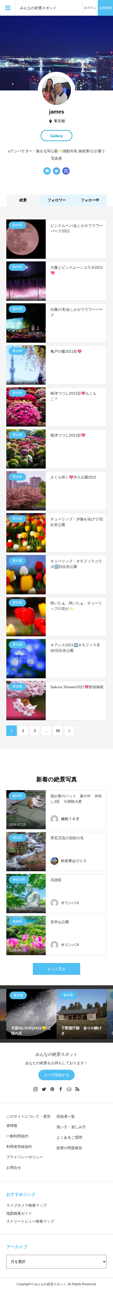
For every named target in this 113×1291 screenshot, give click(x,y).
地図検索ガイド (19, 1213)
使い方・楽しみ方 (71, 1127)
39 (58, 731)
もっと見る (56, 969)
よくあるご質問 (69, 1137)
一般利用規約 (17, 1136)
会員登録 (105, 8)
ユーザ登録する (56, 1075)
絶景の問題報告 (69, 1148)
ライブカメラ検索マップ (26, 1205)
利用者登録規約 (19, 1146)
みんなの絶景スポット (38, 8)
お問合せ (13, 1167)
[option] (31, 1014)
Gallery (56, 136)
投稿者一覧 (65, 1116)
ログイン (90, 8)
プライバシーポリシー (24, 1157)
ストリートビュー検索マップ (30, 1221)
